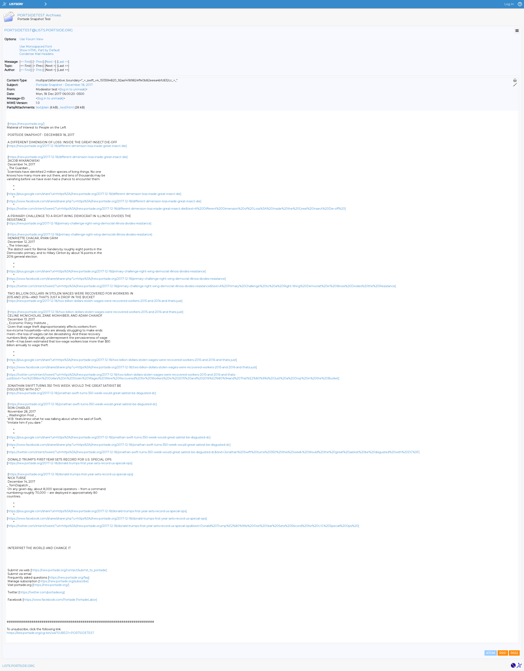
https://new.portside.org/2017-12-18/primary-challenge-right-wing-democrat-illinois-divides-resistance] (79, 223)
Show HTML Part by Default (39, 50)
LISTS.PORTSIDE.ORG (18, 666)
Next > (50, 62)
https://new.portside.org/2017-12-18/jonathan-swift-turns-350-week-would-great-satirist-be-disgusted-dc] (82, 393)
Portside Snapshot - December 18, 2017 (64, 85)
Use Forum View (31, 39)
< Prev (38, 62)
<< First (25, 62)
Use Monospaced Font (35, 46)
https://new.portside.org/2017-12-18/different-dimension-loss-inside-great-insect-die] (67, 146)
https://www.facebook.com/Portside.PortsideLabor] (60, 600)
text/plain (42, 107)
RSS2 (514, 653)
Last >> (63, 62)
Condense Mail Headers (36, 54)
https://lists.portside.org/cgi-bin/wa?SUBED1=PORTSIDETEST (50, 633)
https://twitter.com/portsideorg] (42, 592)
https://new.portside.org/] (27, 124)
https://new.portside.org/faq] (69, 577)
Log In (509, 4)
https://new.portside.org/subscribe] (64, 581)
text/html (67, 107)
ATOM (490, 653)
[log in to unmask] (73, 89)
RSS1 (502, 653)
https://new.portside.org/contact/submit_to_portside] (69, 570)
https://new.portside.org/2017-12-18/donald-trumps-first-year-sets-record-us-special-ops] (70, 463)
